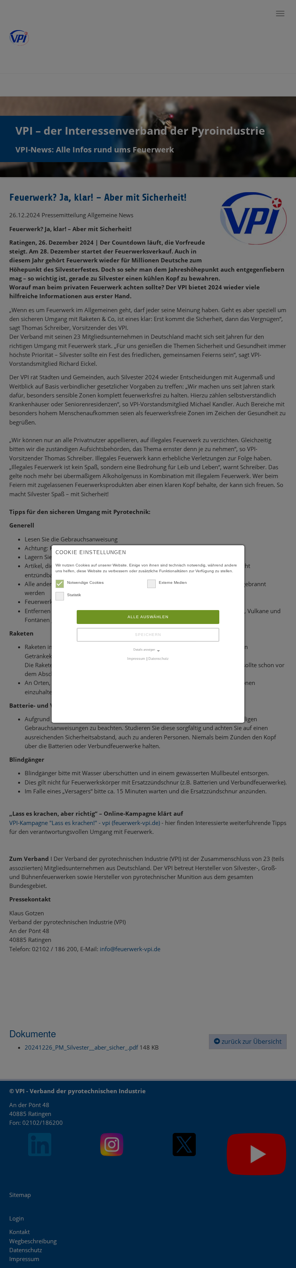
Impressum (136, 659)
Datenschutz (158, 659)
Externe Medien (173, 582)
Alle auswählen (148, 617)
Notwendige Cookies (85, 582)
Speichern (148, 634)
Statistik (74, 595)
